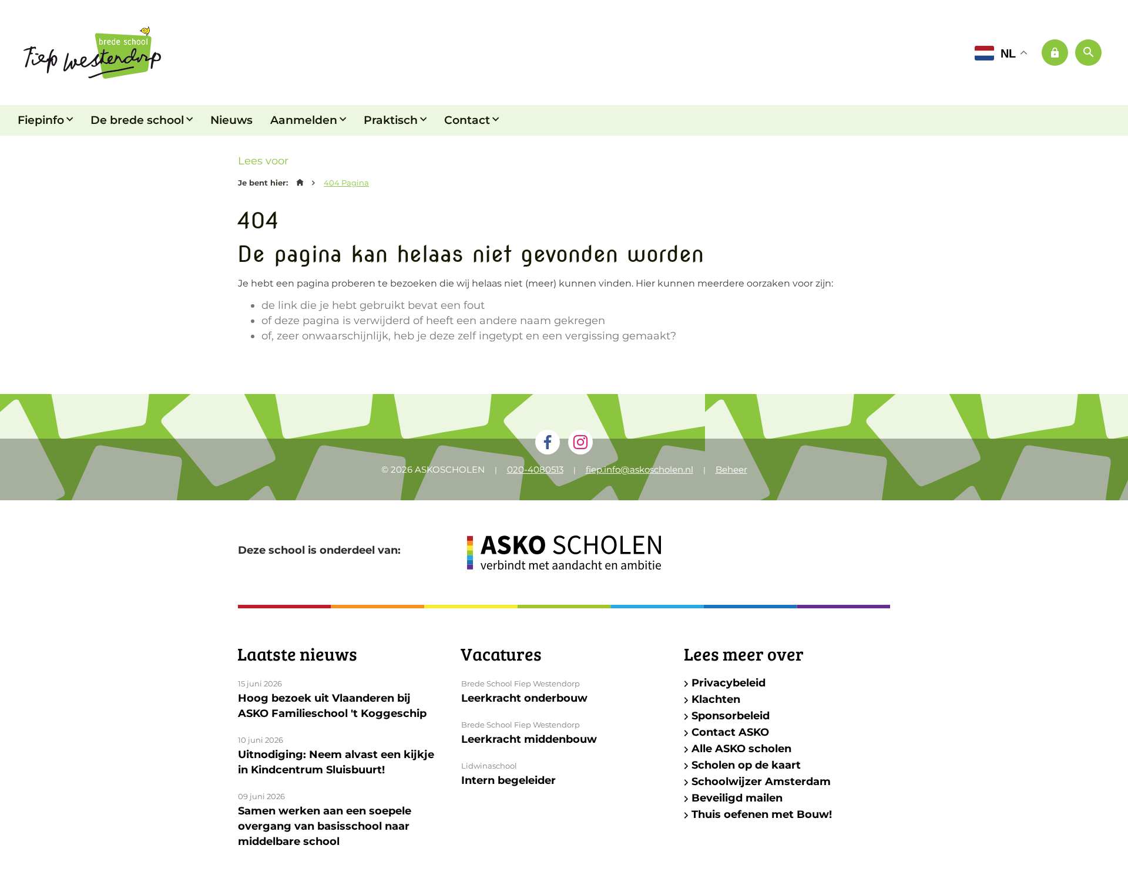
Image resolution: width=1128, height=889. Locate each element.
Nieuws (231, 120)
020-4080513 (535, 469)
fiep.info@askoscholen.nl (639, 469)
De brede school (137, 120)
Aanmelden (303, 120)
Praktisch (391, 120)
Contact (467, 120)
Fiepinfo (41, 120)
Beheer (731, 469)
